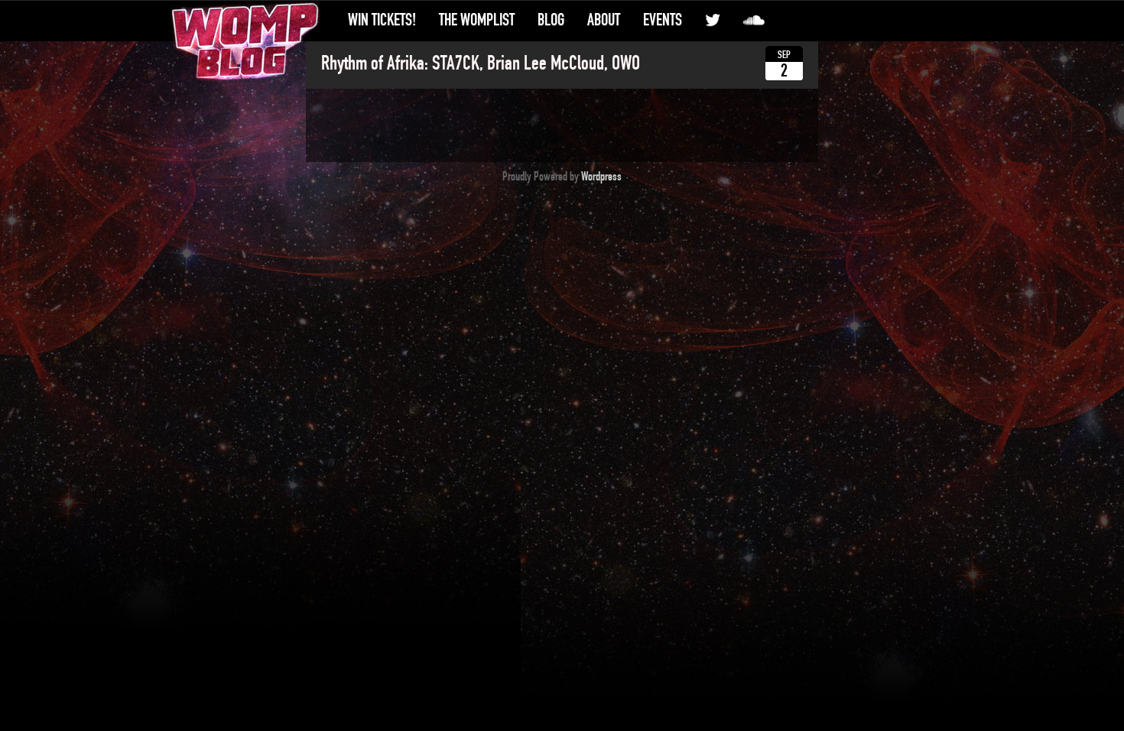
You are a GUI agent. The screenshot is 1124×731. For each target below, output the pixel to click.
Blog (551, 19)
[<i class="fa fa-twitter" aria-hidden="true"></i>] (713, 20)
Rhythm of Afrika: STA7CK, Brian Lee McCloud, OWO (480, 63)
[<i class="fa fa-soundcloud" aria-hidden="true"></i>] (754, 20)
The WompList (477, 19)
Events (662, 19)
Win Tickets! (382, 19)
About (603, 19)
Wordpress (601, 177)
